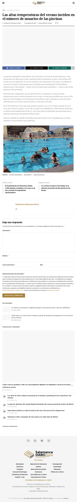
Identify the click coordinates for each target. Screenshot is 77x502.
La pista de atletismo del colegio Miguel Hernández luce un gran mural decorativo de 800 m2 (40, 404)
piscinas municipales (15, 174)
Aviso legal (26, 498)
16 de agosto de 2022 (30, 23)
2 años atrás (16, 320)
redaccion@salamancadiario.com (12, 290)
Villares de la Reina (57, 472)
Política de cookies (48, 498)
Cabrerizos (19, 466)
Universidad (57, 466)
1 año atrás (16, 310)
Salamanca (38, 472)
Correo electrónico (9, 265)
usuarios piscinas (39, 174)
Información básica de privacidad (13, 274)
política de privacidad (52, 290)
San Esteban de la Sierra (38, 474)
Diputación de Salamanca (38, 464)
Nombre (5, 256)
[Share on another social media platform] (73, 68)
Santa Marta (27, 174)
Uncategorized (57, 464)
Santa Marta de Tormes (13, 10)
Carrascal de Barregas (20, 472)
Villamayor (57, 469)
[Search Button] (74, 3)
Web (41, 265)
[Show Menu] (3, 3)
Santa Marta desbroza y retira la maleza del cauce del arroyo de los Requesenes (36, 410)
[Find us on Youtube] (42, 440)
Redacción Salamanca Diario (13, 23)
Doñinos (38, 466)
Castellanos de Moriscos (20, 474)
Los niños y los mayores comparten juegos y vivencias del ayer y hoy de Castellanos (40, 308)
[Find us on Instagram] (49, 440)
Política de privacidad (36, 498)
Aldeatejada (20, 464)
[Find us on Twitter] (35, 441)
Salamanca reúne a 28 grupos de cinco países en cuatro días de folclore (32, 417)
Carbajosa (20, 469)
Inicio (3, 10)
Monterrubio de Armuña (38, 469)
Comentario (6, 230)
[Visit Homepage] (38, 3)
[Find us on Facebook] (28, 440)
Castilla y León (20, 477)
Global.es (65, 498)
